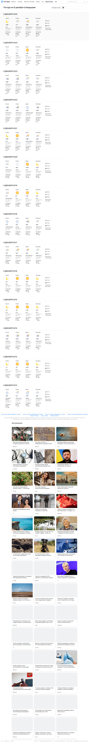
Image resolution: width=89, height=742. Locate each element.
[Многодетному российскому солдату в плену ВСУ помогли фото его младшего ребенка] (22, 437)
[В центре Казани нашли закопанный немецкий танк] (44, 459)
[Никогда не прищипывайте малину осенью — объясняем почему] (22, 482)
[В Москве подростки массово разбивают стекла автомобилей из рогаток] (66, 437)
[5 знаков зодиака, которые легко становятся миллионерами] (44, 683)
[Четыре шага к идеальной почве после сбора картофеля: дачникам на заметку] (22, 549)
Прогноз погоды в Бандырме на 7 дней (55, 414)
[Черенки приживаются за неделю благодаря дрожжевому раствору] (22, 571)
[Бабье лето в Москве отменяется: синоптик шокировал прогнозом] (44, 504)
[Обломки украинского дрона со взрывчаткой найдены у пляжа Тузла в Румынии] (66, 638)
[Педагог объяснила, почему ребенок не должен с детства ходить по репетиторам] (44, 727)
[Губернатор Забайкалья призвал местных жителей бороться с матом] (22, 727)
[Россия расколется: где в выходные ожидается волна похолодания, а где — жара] (44, 549)
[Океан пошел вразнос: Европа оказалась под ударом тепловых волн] (22, 526)
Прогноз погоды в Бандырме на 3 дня (11, 414)
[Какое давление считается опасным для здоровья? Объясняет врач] (22, 459)
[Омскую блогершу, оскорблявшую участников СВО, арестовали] (22, 683)
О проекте (36, 741)
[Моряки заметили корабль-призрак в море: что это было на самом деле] (22, 593)
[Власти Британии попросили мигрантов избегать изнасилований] (66, 482)
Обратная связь (69, 741)
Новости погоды (34, 415)
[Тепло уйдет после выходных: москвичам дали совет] (44, 705)
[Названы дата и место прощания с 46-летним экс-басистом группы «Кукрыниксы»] (66, 549)
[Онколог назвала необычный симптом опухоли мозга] (66, 616)
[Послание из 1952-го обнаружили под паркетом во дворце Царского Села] (44, 437)
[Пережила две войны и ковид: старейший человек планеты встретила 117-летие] (66, 526)
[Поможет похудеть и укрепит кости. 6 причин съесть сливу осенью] (66, 593)
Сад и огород (44, 415)
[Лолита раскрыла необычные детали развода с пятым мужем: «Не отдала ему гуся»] (22, 638)
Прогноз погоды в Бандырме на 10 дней (77, 414)
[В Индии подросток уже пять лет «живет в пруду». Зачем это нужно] (44, 526)
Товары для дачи (54, 415)
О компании (6, 741)
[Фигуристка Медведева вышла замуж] (22, 504)
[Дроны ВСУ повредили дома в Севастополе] (66, 705)
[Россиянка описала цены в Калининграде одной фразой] (22, 705)
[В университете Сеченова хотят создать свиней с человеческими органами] (22, 616)
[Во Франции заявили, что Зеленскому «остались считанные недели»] (66, 459)
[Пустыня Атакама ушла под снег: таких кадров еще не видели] (44, 593)
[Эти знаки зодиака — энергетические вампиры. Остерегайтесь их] (44, 482)
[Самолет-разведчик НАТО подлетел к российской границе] (44, 571)
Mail (2, 741)
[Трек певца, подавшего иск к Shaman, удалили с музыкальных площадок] (66, 571)
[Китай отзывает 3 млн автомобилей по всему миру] (22, 660)
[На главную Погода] (6, 1)
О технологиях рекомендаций (59, 741)
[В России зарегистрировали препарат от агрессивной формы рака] (66, 660)
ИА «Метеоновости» (84, 741)
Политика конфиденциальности (45, 741)
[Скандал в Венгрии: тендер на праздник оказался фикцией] (66, 683)
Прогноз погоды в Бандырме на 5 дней (33, 414)
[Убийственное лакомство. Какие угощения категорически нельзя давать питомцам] (44, 660)
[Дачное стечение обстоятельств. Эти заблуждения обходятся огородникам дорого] (44, 638)
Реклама (11, 741)
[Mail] (2, 1)
